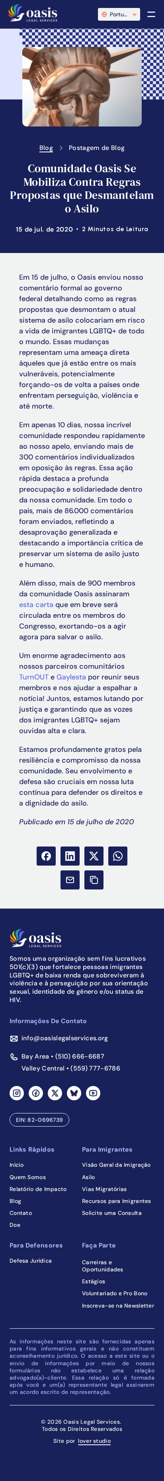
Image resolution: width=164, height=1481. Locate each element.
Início (17, 1164)
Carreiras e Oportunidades (102, 1266)
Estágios (93, 1281)
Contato (21, 1212)
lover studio (94, 1440)
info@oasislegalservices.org (64, 1038)
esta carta (36, 604)
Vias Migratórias (104, 1189)
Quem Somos (28, 1177)
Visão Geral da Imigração (116, 1164)
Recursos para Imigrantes (116, 1201)
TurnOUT (34, 677)
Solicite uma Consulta (112, 1212)
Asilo (88, 1177)
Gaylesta (71, 677)
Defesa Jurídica (31, 1260)
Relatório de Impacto (38, 1189)
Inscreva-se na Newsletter (118, 1305)
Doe (15, 1224)
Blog (46, 148)
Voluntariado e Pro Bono (114, 1293)
